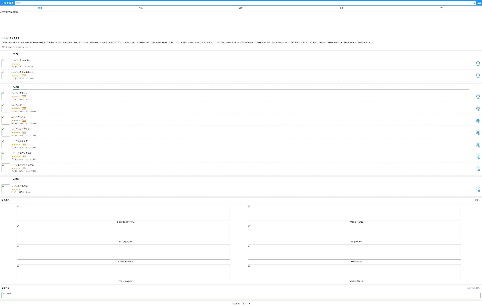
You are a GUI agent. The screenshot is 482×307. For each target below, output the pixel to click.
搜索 (474, 3)
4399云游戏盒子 (19, 117)
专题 (341, 8)
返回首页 (247, 303)
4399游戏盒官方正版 (21, 129)
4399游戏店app (18, 105)
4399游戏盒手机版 (20, 93)
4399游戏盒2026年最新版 (23, 165)
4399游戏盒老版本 (20, 141)
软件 (241, 8)
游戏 (141, 8)
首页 (40, 8)
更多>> (477, 200)
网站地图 (236, 303)
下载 (478, 65)
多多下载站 (7, 3)
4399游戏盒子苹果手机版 (23, 72)
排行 (442, 8)
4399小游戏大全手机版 (22, 153)
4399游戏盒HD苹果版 (21, 60)
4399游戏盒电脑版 (20, 186)
